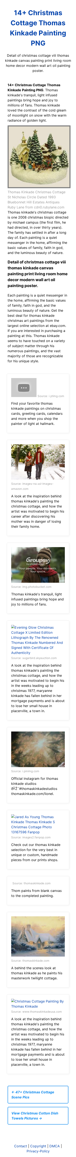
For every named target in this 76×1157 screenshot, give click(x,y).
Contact (20, 1146)
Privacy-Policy (38, 1151)
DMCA (54, 1146)
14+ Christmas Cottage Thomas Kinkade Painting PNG (38, 28)
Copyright (38, 1146)
